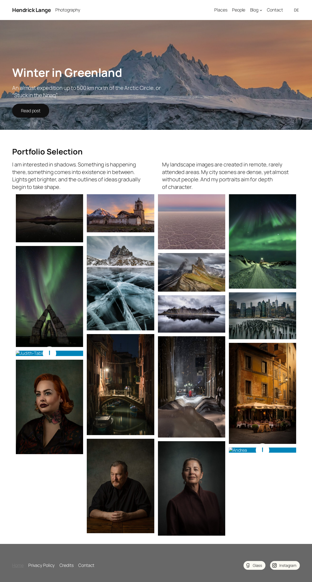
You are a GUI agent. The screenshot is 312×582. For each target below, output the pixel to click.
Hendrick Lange (31, 10)
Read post (30, 110)
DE (296, 10)
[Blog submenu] (261, 10)
